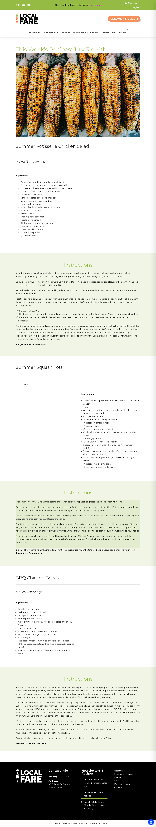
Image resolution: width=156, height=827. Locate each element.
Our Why (66, 32)
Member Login (133, 5)
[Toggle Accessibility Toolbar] (151, 822)
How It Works (34, 32)
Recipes (94, 32)
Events (117, 777)
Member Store (108, 32)
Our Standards (80, 32)
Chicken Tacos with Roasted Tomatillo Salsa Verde (95, 783)
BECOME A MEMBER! (124, 18)
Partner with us (122, 784)
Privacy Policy (78, 823)
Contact (121, 32)
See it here (95, 5)
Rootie (104, 823)
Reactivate (119, 771)
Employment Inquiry (124, 774)
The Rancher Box (51, 32)
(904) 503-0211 (63, 777)
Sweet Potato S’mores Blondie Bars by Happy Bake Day (95, 805)
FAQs (116, 780)
